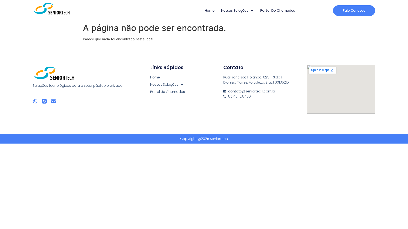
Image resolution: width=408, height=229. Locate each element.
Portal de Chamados (277, 10)
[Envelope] (53, 101)
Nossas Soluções (234, 10)
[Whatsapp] (35, 101)
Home (210, 10)
